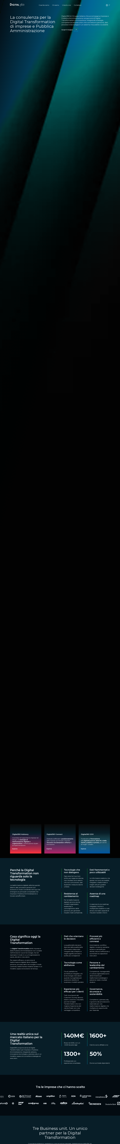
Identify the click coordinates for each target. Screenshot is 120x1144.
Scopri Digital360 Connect (56, 848)
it (109, 5)
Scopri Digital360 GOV (89, 848)
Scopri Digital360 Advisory (22, 848)
